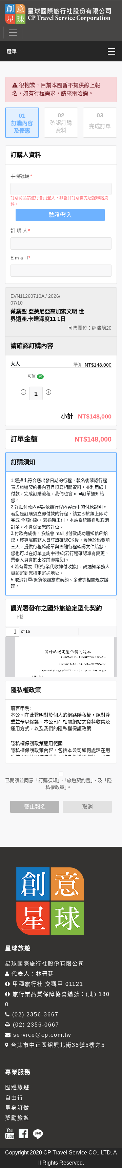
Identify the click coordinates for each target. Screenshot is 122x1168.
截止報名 (35, 807)
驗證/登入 (60, 215)
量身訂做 (17, 1108)
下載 (18, 617)
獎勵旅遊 (17, 1118)
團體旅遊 (17, 1087)
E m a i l (19, 257)
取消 (87, 807)
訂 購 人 (19, 230)
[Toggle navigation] (12, 32)
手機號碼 (20, 176)
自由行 (14, 1098)
